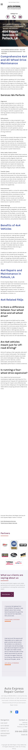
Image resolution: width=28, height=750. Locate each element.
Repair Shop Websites (19, 744)
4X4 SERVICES (13, 28)
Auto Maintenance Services (8, 521)
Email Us (24, 734)
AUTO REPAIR (5, 726)
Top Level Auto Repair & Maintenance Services (14, 26)
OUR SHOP (4, 723)
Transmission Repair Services (9, 523)
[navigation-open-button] (2, 4)
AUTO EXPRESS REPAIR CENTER (12, 24)
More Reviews (6, 594)
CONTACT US (5, 731)
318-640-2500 (12, 696)
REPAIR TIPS (4, 728)
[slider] (8, 621)
